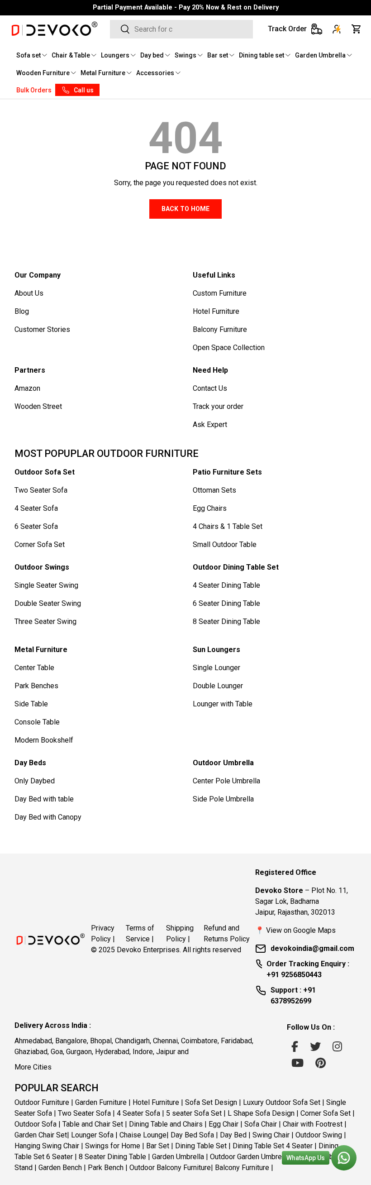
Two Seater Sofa (40, 490)
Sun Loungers (216, 649)
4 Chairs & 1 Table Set (227, 526)
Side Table (31, 704)
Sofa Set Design (211, 1102)
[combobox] (181, 29)
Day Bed (233, 1135)
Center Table (34, 667)
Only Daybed (34, 781)
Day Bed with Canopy (47, 817)
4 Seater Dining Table (226, 585)
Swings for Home (112, 1146)
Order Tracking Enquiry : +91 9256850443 (307, 969)
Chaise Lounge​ (142, 1135)
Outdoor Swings (41, 567)
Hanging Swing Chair (46, 1146)
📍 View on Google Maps (295, 930)
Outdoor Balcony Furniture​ (170, 1167)
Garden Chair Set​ (40, 1135)
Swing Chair (271, 1135)
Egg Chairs (210, 508)
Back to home (185, 208)
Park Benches (36, 685)
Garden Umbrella (178, 1156)
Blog (21, 311)
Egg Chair (223, 1124)
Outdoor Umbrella (223, 762)
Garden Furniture (101, 1102)
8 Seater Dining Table (226, 621)
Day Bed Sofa (192, 1135)
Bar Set (157, 1146)
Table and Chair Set (92, 1124)
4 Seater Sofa (36, 508)
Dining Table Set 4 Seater (273, 1146)
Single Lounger (216, 667)
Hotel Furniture (216, 311)
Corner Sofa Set (39, 544)
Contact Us (210, 388)
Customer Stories (42, 329)
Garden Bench (60, 1167)
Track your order (218, 406)
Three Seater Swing (45, 621)
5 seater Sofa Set (194, 1113)
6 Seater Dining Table (226, 603)
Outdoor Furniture (41, 1102)
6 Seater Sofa (36, 526)
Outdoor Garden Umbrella (249, 1156)
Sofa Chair (260, 1124)
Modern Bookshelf (43, 740)
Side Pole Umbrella (223, 799)
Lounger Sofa (92, 1135)
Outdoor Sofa (35, 1124)
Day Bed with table (44, 799)
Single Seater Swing (46, 585)
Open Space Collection (229, 347)
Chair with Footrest (312, 1124)
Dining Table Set (201, 1146)
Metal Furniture (40, 649)
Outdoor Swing (318, 1135)
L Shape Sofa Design (261, 1113)
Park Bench (106, 1167)
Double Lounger (218, 685)
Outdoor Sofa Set (44, 472)
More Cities (33, 1067)
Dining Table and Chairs (166, 1124)
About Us (28, 293)
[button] (356, 29)
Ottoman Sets (214, 490)
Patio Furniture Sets (227, 472)
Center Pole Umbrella (226, 781)
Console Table (37, 722)
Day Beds (30, 762)
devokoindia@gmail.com (312, 948)
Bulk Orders (34, 90)
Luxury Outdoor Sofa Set (281, 1102)
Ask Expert (210, 424)
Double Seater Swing (47, 603)
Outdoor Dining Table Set (236, 567)
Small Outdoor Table (225, 544)
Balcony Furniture (220, 329)
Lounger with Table (222, 704)
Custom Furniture (220, 293)
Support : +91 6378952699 (293, 995)
